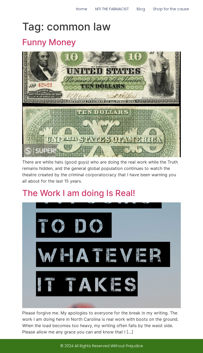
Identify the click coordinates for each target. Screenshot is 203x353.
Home (81, 9)
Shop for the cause (171, 9)
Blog (141, 9)
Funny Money (49, 42)
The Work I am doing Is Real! (78, 193)
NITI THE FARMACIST (112, 9)
